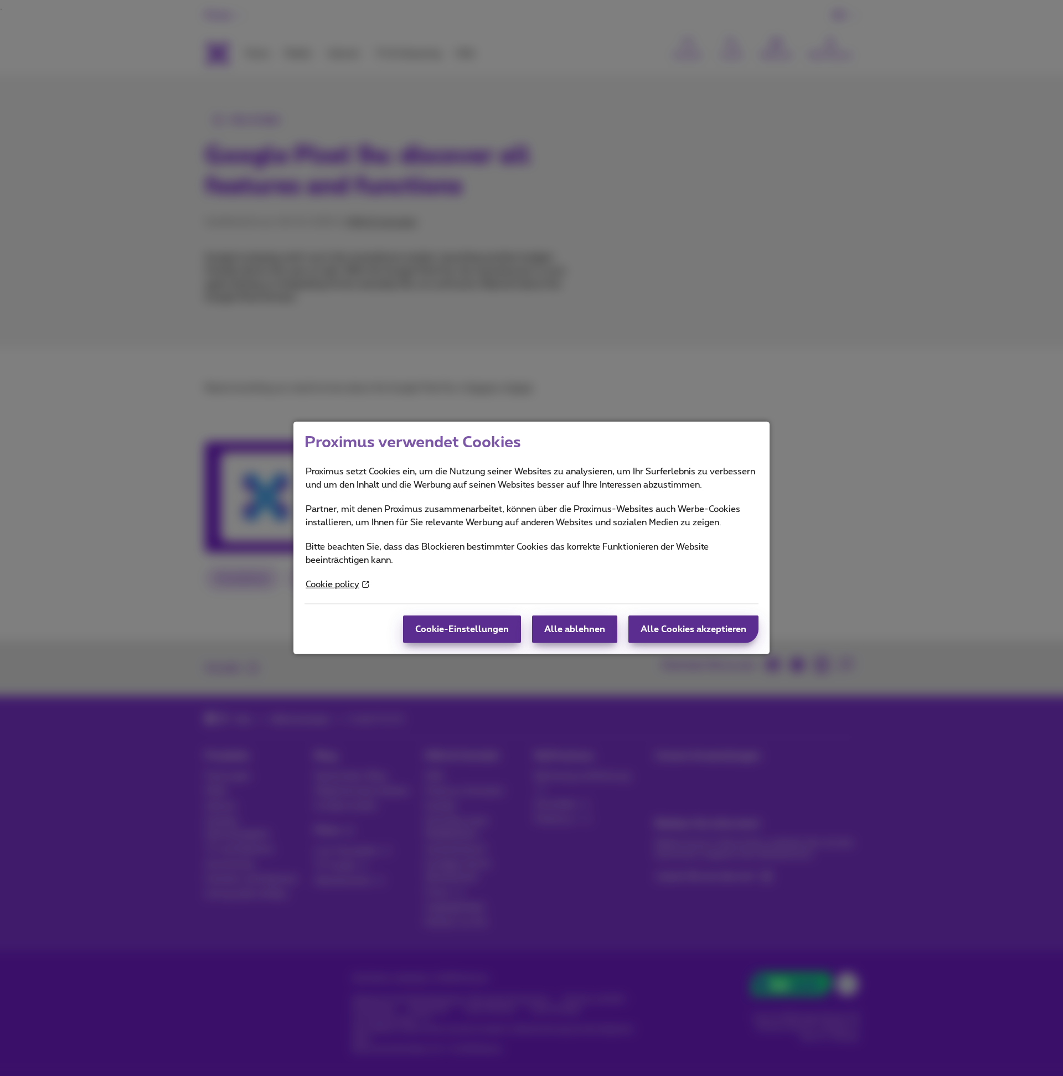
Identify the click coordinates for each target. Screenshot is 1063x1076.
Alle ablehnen (574, 629)
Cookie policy (332, 584)
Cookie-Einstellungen (462, 629)
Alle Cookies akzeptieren (693, 629)
